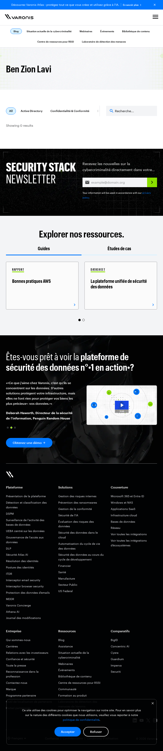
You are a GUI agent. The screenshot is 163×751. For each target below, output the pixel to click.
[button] (155, 17)
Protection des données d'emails (28, 592)
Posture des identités (20, 567)
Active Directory (32, 111)
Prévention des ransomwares (77, 502)
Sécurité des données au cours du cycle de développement (81, 557)
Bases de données (123, 521)
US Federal (65, 591)
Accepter (68, 731)
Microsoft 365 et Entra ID (127, 496)
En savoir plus (131, 5)
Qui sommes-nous (18, 640)
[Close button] (154, 4)
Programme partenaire (21, 695)
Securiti (116, 671)
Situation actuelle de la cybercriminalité (49, 31)
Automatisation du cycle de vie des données (79, 546)
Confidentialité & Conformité (69, 111)
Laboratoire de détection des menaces (104, 41)
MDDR (10, 599)
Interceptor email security (23, 580)
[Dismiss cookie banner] (152, 704)
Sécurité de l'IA (68, 515)
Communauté (67, 689)
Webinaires (86, 31)
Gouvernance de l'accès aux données (25, 540)
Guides (44, 248)
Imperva (116, 665)
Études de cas (119, 248)
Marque (11, 689)
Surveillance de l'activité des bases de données (25, 522)
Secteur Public (67, 584)
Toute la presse (16, 665)
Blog (61, 640)
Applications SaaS (123, 509)
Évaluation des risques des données (76, 524)
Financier (64, 565)
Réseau (115, 527)
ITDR (9, 573)
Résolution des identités (22, 561)
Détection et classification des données (26, 505)
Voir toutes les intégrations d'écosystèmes (129, 543)
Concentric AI (120, 646)
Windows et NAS (122, 502)
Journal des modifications (23, 618)
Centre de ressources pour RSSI (55, 41)
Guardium (117, 659)
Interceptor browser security (25, 586)
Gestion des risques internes (77, 496)
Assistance (65, 646)
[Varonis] (19, 17)
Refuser (96, 731)
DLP (8, 548)
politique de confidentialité (81, 719)
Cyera (114, 652)
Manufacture (66, 578)
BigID (114, 640)
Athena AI (12, 611)
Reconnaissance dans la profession (22, 674)
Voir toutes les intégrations (129, 534)
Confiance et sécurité (20, 659)
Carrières (12, 646)
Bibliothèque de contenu (136, 31)
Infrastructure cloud (124, 515)
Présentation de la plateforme (26, 496)
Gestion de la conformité (75, 509)
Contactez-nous (16, 682)
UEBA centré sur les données (25, 531)
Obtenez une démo (27, 443)
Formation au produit (72, 695)
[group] (42, 285)
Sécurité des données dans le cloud (78, 535)
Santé (62, 572)
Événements (107, 31)
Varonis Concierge (18, 605)
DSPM (10, 513)
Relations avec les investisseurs (27, 652)
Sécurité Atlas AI (17, 554)
